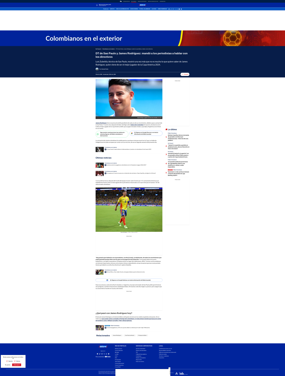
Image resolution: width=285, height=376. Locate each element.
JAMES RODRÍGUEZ (162, 9)
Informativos (162, 1)
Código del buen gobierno (141, 354)
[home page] (121, 1)
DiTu (116, 357)
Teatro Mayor (118, 361)
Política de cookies (163, 354)
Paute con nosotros (140, 361)
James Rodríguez (117, 335)
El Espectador (118, 359)
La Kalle (116, 354)
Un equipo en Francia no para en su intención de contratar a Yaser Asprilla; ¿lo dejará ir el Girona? (131, 173)
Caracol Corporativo (119, 365)
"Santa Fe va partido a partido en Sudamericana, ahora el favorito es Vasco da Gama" (178, 146)
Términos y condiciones (164, 356)
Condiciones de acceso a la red (165, 348)
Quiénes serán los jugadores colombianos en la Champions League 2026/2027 (126, 165)
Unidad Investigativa (142, 1)
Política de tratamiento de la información (167, 352)
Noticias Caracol (118, 348)
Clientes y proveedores (141, 357)
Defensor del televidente (141, 350)
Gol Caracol (133, 1)
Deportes (11, 361)
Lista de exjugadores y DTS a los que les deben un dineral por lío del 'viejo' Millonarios (128, 327)
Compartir (186, 74)
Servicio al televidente (140, 348)
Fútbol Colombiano (115, 325)
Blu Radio (117, 352)
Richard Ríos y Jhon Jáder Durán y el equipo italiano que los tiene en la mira (126, 272)
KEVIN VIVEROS (134, 9)
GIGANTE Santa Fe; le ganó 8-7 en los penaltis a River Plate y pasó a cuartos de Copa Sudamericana (178, 155)
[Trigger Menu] (97, 5)
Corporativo (161, 357)
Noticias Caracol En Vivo (153, 1)
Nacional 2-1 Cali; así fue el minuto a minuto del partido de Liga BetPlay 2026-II (178, 173)
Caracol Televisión (119, 350)
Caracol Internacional (119, 363)
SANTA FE (112, 9)
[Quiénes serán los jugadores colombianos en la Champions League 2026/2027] (100, 165)
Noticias (18, 361)
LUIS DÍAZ (154, 9)
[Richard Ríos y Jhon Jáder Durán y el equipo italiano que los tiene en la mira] (100, 272)
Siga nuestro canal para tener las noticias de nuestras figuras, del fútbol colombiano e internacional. (112, 134)
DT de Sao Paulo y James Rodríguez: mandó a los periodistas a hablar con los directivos (134, 48)
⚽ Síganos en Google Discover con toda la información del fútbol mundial (146, 133)
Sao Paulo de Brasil (129, 335)
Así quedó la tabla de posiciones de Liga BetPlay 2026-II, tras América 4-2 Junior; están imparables (178, 164)
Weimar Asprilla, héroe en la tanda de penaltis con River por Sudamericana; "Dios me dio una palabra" (178, 137)
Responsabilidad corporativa (165, 350)
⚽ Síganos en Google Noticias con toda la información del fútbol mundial (130, 280)
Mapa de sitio (139, 359)
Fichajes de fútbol (142, 335)
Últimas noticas (126, 1)
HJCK (116, 356)
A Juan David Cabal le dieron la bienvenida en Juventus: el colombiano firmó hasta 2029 (129, 149)
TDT (137, 352)
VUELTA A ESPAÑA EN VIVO (122, 9)
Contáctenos (138, 356)
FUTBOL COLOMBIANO (144, 9)
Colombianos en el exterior (108, 48)
